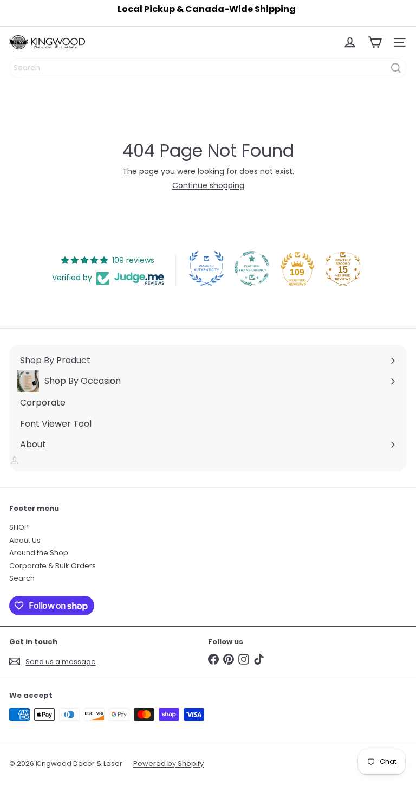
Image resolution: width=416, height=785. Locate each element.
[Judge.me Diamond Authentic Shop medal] (206, 268)
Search (22, 578)
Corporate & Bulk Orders (52, 566)
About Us (25, 540)
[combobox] (208, 68)
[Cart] (374, 42)
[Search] (396, 68)
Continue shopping (208, 185)
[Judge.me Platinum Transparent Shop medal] (252, 268)
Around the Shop (38, 553)
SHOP (19, 527)
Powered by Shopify (168, 763)
